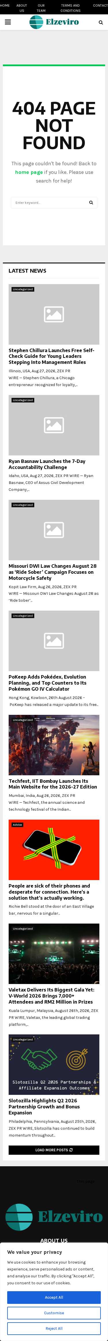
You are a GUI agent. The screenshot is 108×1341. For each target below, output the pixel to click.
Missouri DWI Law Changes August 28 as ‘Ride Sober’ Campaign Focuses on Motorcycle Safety (52, 572)
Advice (17, 825)
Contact (100, 5)
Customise (54, 1312)
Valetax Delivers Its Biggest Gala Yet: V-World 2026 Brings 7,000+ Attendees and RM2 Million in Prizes (51, 996)
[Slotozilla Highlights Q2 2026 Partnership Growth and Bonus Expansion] (54, 1064)
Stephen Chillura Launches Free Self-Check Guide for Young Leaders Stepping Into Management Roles (51, 356)
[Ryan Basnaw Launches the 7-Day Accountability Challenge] (54, 425)
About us (21, 8)
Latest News (27, 270)
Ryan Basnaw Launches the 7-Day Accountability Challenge (47, 464)
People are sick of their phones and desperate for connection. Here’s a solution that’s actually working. (49, 892)
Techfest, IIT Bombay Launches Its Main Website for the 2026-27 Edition (53, 784)
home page (29, 172)
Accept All (54, 1297)
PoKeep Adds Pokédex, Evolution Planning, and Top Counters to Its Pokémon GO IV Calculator (47, 683)
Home (5, 5)
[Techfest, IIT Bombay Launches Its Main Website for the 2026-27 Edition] (54, 745)
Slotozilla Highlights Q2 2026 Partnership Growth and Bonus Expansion (44, 1107)
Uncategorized (23, 289)
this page (85, 1181)
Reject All (54, 1328)
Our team (41, 8)
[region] (54, 1292)
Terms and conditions (70, 8)
